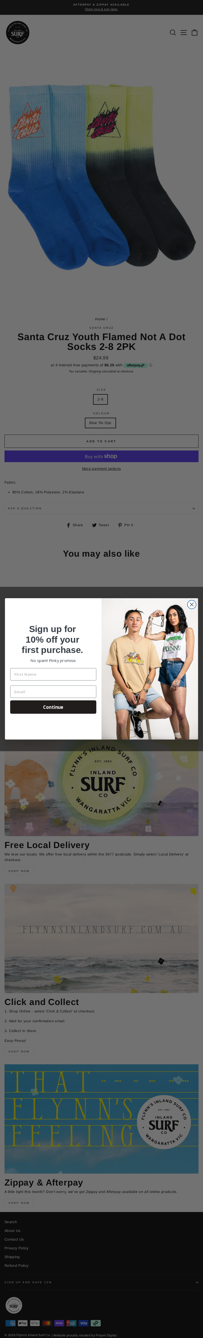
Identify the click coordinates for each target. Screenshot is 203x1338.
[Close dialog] (191, 604)
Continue (53, 707)
